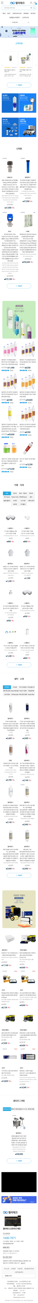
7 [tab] (24, 36)
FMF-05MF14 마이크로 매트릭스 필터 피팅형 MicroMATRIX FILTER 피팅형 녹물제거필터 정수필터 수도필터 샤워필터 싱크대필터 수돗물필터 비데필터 (11, 855)
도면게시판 (25, 17)
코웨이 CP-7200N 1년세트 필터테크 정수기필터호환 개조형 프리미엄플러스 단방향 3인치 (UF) (9, 462)
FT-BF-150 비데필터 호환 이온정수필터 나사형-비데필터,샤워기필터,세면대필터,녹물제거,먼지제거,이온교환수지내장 (27, 726)
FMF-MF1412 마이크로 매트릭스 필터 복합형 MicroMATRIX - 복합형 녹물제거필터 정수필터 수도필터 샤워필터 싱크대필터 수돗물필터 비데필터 (27, 811)
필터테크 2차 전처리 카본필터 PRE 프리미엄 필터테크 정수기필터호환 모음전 (9, 394)
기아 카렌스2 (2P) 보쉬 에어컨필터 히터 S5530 (9, 1072)
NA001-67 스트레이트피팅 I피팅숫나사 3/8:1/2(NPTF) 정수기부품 (10, 569)
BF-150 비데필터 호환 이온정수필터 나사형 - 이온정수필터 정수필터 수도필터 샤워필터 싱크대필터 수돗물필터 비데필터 (27, 768)
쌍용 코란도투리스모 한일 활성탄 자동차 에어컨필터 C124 (9, 1034)
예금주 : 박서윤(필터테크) (10, 1253)
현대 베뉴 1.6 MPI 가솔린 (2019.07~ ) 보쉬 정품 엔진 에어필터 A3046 (28, 1073)
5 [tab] (20, 36)
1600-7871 (9, 1238)
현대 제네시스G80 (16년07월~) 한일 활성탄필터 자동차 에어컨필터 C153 (28, 1035)
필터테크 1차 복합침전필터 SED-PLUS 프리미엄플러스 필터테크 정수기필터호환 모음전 (9, 362)
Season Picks (17, 13)
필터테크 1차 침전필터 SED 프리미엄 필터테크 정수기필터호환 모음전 (28, 362)
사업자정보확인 (19, 1272)
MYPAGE (31, 3)
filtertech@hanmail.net (19, 1297)
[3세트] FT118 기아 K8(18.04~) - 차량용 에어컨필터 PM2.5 (9, 954)
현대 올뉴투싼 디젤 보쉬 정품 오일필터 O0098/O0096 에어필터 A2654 (9, 995)
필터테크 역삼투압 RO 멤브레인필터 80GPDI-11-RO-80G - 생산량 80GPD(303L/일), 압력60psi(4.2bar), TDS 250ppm (9, 428)
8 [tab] (26, 36)
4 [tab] (17, 36)
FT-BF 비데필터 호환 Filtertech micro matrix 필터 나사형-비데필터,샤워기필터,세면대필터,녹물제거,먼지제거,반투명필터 (11, 726)
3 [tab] (14, 36)
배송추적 (23, 1263)
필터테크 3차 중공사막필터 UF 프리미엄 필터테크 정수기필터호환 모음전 (28, 394)
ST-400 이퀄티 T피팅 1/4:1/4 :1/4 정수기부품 (27, 532)
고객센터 (13, 1269)
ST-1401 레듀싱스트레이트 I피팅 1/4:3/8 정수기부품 (27, 647)
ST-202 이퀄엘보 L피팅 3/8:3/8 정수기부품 (27, 607)
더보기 (20, 85)
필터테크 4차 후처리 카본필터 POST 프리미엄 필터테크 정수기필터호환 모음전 (28, 427)
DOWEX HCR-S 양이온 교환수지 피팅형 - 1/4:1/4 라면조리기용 (10, 766)
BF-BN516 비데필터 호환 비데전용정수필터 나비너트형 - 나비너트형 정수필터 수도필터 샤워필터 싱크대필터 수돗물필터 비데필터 (11, 810)
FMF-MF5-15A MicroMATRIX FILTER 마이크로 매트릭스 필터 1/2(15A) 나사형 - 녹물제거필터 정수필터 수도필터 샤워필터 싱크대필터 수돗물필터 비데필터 (27, 855)
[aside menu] (2, 3)
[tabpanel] (19, 32)
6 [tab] (22, 36)
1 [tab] (10, 36)
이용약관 (19, 1269)
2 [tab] (12, 36)
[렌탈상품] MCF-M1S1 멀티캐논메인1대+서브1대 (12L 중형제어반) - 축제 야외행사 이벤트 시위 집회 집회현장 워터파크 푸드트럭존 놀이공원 (19, 1140)
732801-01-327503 (13, 1251)
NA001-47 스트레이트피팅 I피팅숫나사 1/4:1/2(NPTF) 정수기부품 (27, 569)
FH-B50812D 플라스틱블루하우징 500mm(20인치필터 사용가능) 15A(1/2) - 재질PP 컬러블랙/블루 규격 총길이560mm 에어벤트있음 (28, 184)
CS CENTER (6, 1233)
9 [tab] (28, 36)
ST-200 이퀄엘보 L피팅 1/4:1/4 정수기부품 (10, 532)
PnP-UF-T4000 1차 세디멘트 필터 (27, 460)
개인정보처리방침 (29, 1269)
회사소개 (6, 1269)
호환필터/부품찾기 (14, 17)
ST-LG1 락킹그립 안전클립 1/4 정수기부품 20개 (11, 647)
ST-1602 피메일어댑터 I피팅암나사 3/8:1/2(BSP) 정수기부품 (10, 608)
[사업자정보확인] (27, 1284)
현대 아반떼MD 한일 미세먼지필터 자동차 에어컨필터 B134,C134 (28, 955)
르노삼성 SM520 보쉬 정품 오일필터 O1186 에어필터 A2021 (28, 994)
